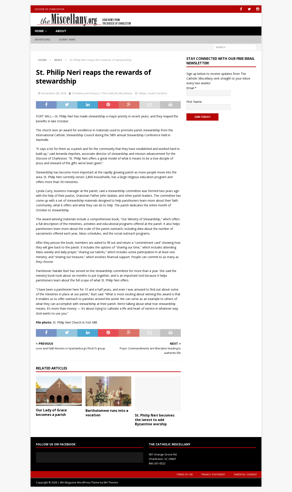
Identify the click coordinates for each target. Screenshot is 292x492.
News (142, 93)
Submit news (67, 39)
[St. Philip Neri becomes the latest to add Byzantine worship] (158, 393)
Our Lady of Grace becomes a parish (51, 412)
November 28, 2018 (53, 93)
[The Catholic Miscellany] (81, 24)
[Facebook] (241, 9)
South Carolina (157, 93)
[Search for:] (234, 47)
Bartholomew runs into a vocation (107, 412)
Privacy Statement (213, 474)
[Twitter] (249, 9)
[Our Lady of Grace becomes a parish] (59, 391)
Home (39, 31)
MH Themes (111, 482)
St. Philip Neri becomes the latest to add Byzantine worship (154, 420)
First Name (194, 102)
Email (191, 88)
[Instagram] (257, 9)
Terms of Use (184, 474)
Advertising (42, 39)
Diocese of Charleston (49, 9)
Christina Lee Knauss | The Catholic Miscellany (102, 93)
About (61, 31)
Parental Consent (245, 474)
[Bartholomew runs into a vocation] (108, 391)
